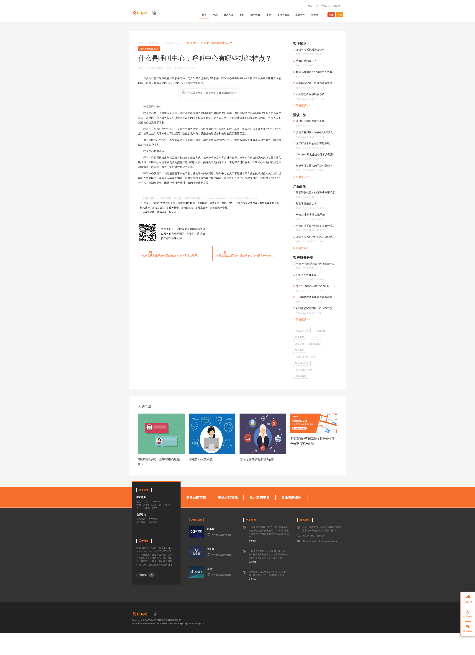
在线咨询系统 (302, 330)
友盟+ (210, 568)
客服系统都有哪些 (304, 369)
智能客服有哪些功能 (305, 356)
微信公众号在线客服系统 (307, 343)
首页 (204, 14)
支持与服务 (283, 14)
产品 (215, 14)
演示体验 (255, 14)
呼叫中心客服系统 (149, 48)
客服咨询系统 (302, 363)
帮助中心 (337, 5)
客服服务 (321, 330)
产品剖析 (170, 43)
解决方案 (228, 14)
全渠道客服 (300, 376)
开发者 (314, 14)
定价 (242, 14)
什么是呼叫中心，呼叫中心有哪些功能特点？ (206, 43)
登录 (310, 5)
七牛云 (210, 548)
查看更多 (143, 575)
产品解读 (153, 518)
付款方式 (326, 5)
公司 (317, 5)
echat (315, 337)
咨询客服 (299, 337)
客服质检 (299, 350)
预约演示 (153, 522)
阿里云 (210, 528)
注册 (331, 14)
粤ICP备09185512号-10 (192, 623)
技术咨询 (140, 518)
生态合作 (300, 14)
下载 (339, 14)
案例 (268, 14)
